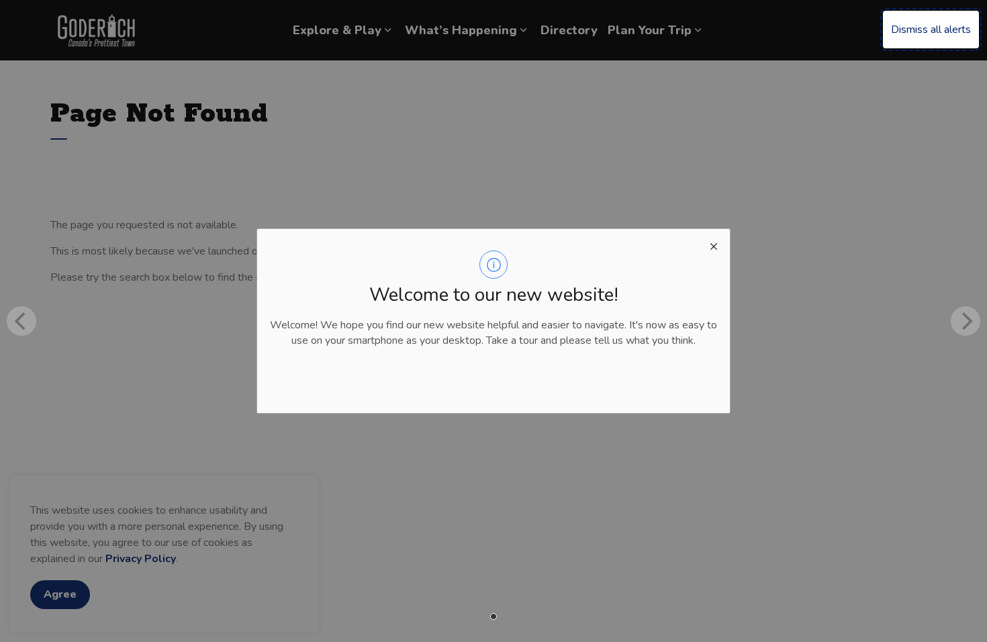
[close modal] (714, 245)
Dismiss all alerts (931, 29)
